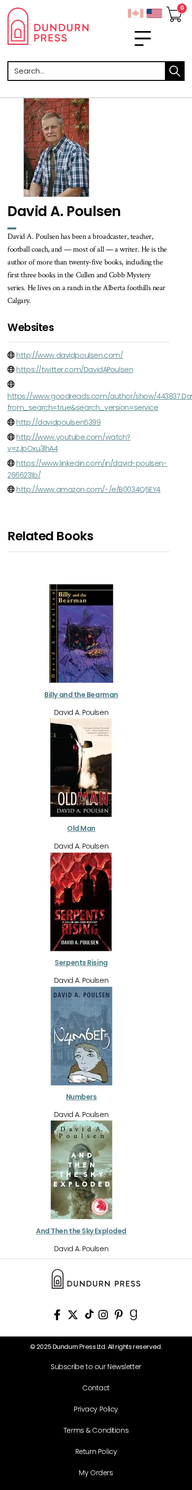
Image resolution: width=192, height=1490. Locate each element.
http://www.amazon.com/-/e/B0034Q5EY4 (88, 489)
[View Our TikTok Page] (89, 1316)
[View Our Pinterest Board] (119, 1316)
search (175, 71)
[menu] (143, 38)
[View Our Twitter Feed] (73, 1316)
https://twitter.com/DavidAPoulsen (74, 369)
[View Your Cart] (174, 11)
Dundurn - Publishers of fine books (48, 26)
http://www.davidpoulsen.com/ (69, 355)
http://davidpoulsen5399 (58, 422)
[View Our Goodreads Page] (133, 1316)
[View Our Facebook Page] (57, 1316)
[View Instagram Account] (103, 1316)
